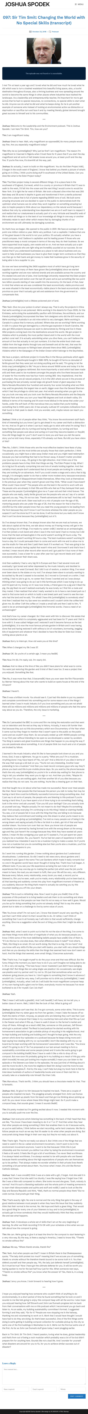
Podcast (55, 32)
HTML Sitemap (64, 1411)
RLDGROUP (54, 1411)
